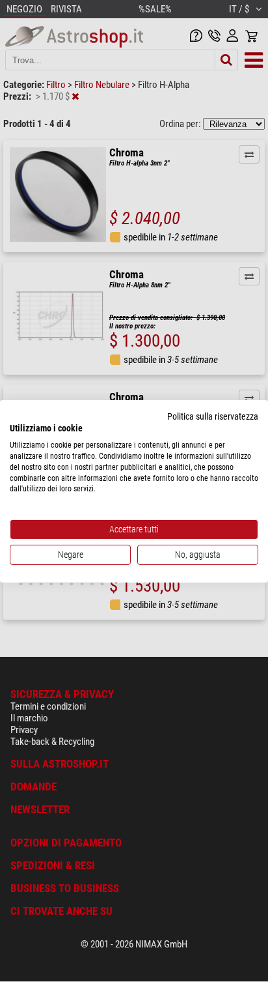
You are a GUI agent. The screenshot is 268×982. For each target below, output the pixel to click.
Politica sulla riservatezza (212, 416)
